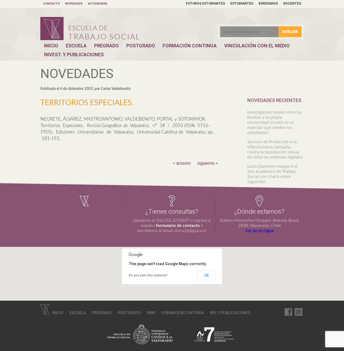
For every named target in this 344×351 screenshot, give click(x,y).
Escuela (76, 45)
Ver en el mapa (259, 230)
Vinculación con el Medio (257, 45)
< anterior (182, 163)
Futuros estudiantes (205, 3)
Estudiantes (241, 3)
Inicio (51, 45)
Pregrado (106, 45)
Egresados (268, 3)
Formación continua (183, 313)
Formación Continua (190, 45)
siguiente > (207, 163)
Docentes (292, 3)
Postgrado (140, 45)
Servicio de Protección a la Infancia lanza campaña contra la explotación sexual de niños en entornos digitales (275, 149)
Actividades (97, 3)
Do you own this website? (148, 275)
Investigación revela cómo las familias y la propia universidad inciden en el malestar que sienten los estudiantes (274, 122)
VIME (151, 313)
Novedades (74, 3)
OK (206, 275)
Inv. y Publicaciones (230, 313)
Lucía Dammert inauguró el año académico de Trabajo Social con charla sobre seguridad (272, 174)
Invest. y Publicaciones (74, 54)
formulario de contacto (178, 225)
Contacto (51, 3)
